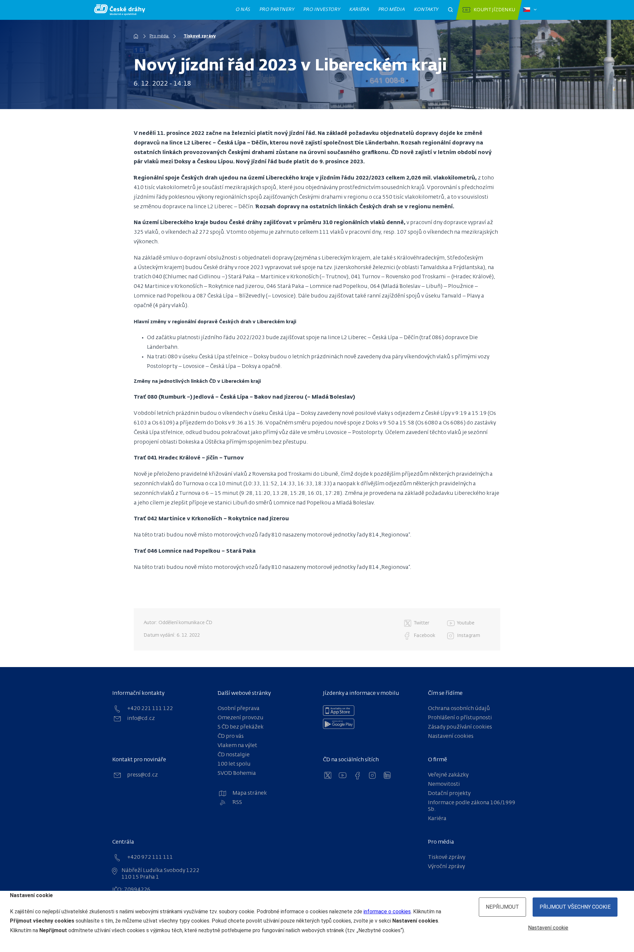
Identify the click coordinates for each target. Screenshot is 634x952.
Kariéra (359, 9)
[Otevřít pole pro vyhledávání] (450, 10)
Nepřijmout (502, 907)
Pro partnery (277, 9)
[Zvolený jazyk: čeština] (530, 10)
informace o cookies (387, 911)
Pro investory (322, 9)
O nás (243, 9)
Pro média (391, 9)
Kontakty (426, 9)
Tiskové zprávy (200, 36)
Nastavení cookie (548, 928)
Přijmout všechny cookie (575, 907)
